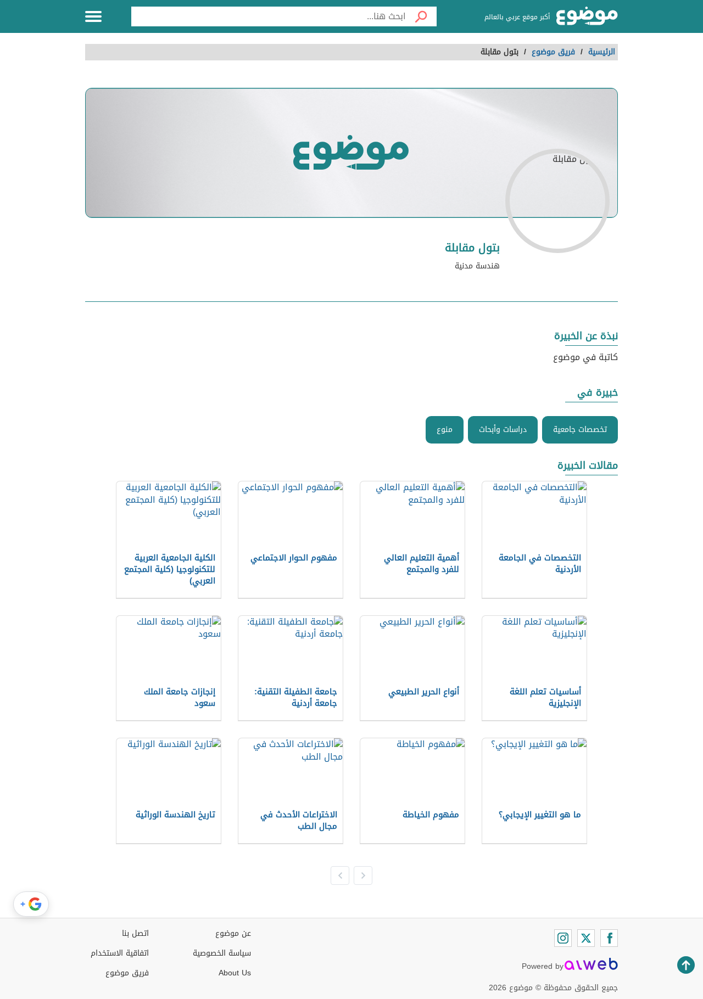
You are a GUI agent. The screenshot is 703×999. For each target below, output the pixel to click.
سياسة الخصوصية (222, 953)
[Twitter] (586, 938)
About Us (235, 973)
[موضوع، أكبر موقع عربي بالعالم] (587, 16)
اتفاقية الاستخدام (120, 953)
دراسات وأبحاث (503, 429)
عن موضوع (233, 933)
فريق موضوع (127, 973)
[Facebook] (609, 938)
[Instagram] (563, 938)
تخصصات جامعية (580, 429)
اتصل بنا (135, 933)
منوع (445, 429)
